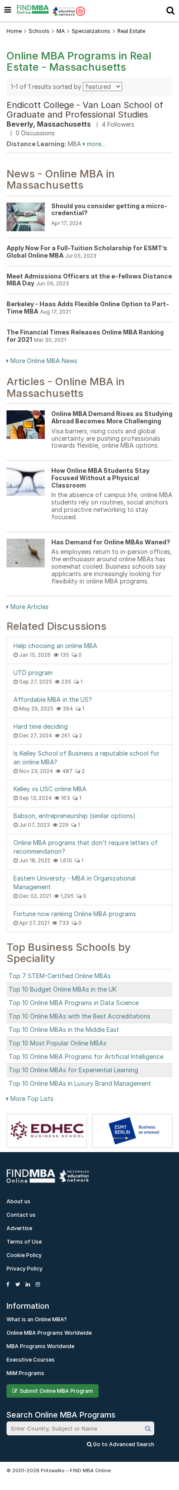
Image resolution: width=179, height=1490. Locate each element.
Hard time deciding (40, 726)
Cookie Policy (24, 1255)
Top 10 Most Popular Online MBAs (57, 1043)
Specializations (91, 31)
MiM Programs (25, 1373)
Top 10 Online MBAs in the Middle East (64, 1029)
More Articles (29, 606)
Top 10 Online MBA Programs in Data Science (74, 1002)
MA (60, 31)
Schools (39, 31)
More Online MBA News (43, 360)
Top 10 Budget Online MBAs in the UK (63, 989)
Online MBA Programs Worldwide (49, 1333)
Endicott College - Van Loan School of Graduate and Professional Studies (85, 110)
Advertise (19, 1228)
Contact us (21, 1215)
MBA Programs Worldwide (40, 1346)
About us (18, 1201)
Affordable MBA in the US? (52, 699)
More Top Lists (31, 1098)
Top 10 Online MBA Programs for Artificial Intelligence (86, 1056)
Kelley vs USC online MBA (49, 788)
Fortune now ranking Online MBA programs (74, 913)
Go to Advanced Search (123, 1444)
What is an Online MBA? (37, 1319)
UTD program (33, 672)
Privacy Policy (25, 1268)
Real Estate (131, 31)
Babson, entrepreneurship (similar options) (74, 815)
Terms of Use (24, 1241)
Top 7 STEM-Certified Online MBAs (60, 975)
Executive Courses (31, 1359)
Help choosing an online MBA (55, 645)
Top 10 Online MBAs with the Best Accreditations (79, 1016)
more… (95, 143)
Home (14, 31)
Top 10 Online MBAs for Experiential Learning (73, 1070)
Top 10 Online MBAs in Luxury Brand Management (80, 1083)
